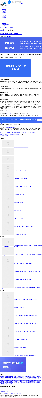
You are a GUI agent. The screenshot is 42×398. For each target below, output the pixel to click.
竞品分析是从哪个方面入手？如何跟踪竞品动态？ (23, 186)
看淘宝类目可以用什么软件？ (5, 135)
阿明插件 (22, 3)
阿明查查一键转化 (26, 382)
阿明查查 (4, 9)
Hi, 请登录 (2, 27)
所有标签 (4, 21)
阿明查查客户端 (6, 382)
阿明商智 (39, 381)
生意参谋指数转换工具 (10, 377)
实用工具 (4, 12)
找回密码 (11, 27)
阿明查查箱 (11, 376)
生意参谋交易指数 (20, 382)
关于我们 (4, 25)
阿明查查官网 (8, 113)
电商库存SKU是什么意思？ (19, 218)
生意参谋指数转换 (35, 376)
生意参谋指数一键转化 (8, 383)
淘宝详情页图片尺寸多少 (22, 132)
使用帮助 (4, 16)
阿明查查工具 (15, 376)
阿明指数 (2, 380)
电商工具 (12, 381)
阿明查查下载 (23, 376)
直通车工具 (27, 381)
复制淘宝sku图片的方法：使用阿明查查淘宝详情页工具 (10, 134)
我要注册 (6, 27)
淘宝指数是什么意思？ (18, 210)
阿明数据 (34, 377)
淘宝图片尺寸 (8, 132)
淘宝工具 (36, 380)
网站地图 (11, 393)
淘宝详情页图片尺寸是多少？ (11, 34)
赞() (1, 123)
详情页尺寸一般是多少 (31, 132)
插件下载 (6, 391)
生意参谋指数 (22, 380)
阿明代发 (16, 381)
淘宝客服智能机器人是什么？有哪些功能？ (21, 178)
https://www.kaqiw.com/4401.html (10, 127)
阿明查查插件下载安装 (28, 377)
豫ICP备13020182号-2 (17, 393)
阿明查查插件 (6, 376)
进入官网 (2, 391)
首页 (3, 7)
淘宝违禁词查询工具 (21, 381)
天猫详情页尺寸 (3, 132)
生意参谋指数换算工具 (8, 380)
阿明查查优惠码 (8, 381)
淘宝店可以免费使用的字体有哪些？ (20, 170)
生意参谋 (22, 377)
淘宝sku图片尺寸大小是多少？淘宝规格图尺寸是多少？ (24, 226)
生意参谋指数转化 (17, 377)
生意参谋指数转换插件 (16, 380)
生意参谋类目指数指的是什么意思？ (20, 234)
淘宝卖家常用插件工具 (33, 381)
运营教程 (4, 15)
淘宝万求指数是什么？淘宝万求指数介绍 (21, 147)
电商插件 (4, 11)
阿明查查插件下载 (29, 376)
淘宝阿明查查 (38, 382)
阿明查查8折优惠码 (5, 24)
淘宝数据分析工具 (33, 382)
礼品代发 (4, 10)
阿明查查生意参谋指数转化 (30, 380)
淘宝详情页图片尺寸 (14, 132)
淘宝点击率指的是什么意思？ (19, 202)
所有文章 (4, 17)
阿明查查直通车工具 (13, 382)
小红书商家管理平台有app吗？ (19, 194)
